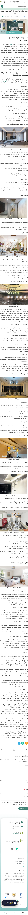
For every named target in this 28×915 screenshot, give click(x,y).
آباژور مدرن (17, 879)
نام (26, 783)
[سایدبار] (27, 275)
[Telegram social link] (19, 743)
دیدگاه (25, 765)
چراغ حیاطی (12, 879)
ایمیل (26, 789)
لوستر (10, 44)
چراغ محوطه (21, 879)
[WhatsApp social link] (22, 743)
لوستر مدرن (10, 695)
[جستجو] (2, 6)
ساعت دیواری (8, 878)
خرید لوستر (4, 81)
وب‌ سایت (25, 796)
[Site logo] (14, 2)
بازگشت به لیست (14, 749)
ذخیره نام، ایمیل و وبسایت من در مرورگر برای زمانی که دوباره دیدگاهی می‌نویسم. (14, 803)
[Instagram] (11, 849)
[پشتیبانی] (21, 833)
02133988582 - (18, 17)
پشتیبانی (16, 832)
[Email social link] (26, 743)
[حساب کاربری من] (4, 2)
